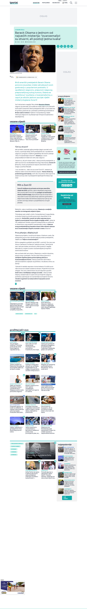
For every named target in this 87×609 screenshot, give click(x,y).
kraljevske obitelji (17, 443)
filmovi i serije (15, 446)
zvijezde (13, 452)
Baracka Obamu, (44, 104)
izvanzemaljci (28, 313)
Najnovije (56, 2)
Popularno (46, 2)
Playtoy (65, 0)
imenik (60, 0)
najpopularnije (64, 445)
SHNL (66, 2)
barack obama (19, 313)
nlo (35, 313)
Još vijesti (65, 497)
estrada (13, 449)
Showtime (36, 2)
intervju (13, 454)
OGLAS (43, 16)
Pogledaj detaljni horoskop (67, 172)
